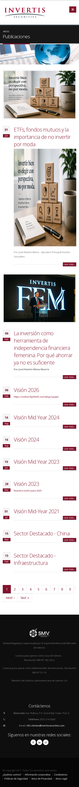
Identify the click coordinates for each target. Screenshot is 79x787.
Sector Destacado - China (42, 533)
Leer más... (69, 264)
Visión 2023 (26, 483)
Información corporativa (37, 774)
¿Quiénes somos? (12, 774)
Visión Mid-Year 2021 (37, 511)
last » (25, 597)
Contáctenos (60, 774)
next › (10, 597)
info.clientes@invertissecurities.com (45, 725)
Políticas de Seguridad (16, 778)
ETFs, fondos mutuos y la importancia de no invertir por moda (42, 137)
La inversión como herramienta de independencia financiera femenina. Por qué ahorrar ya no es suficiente (43, 348)
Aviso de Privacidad (41, 778)
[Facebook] (33, 742)
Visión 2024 (26, 439)
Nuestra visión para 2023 (28, 490)
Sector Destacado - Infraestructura (35, 559)
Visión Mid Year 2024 (36, 417)
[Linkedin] (39, 742)
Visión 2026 (26, 389)
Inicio (6, 31)
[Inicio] (26, 12)
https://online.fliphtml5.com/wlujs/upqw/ (36, 396)
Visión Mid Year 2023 (36, 461)
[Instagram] (46, 742)
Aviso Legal (61, 778)
